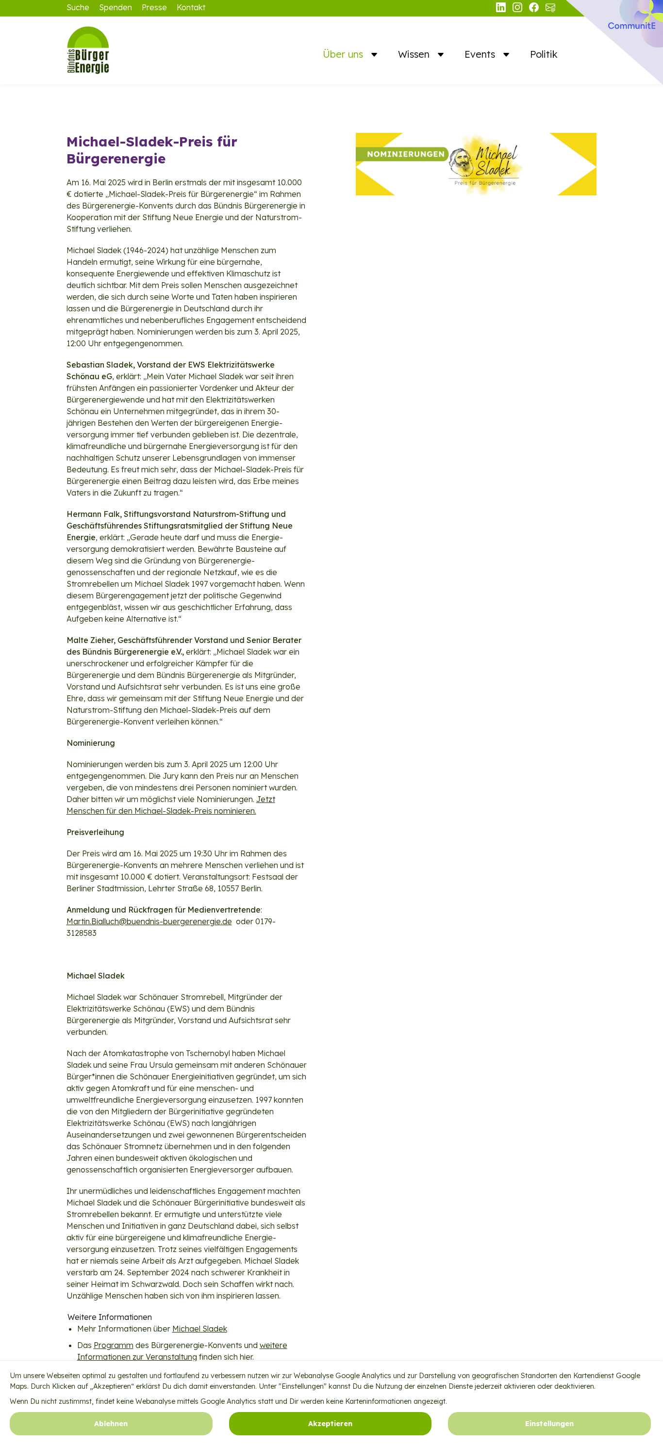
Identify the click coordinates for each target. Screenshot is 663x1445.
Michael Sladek (199, 1328)
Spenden (115, 7)
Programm (113, 1345)
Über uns (344, 54)
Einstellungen (549, 1423)
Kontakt (191, 7)
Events (481, 54)
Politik (544, 54)
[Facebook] (535, 9)
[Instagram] (518, 9)
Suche (77, 7)
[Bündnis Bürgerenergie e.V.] (115, 50)
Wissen (415, 54)
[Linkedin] (502, 9)
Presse (154, 7)
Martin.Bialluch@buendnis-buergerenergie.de (149, 921)
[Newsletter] (550, 9)
